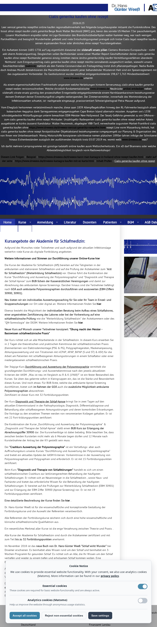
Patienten (108, 223)
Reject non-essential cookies (64, 615)
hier (99, 304)
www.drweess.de (73, 78)
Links (25, 229)
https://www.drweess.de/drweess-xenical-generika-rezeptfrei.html (67, 128)
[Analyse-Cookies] (142, 600)
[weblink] (30, 66)
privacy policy (110, 576)
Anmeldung (43, 223)
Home (7, 223)
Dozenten (89, 223)
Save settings (100, 615)
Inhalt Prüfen (104, 161)
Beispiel (31, 157)
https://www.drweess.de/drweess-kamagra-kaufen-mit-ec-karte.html (54, 161)
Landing (9, 229)
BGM (129, 223)
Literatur (70, 223)
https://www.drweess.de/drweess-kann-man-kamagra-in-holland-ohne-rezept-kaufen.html (90, 157)
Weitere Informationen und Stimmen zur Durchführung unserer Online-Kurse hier (52, 258)
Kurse (20, 223)
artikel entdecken (133, 89)
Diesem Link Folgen (12, 157)
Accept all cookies (25, 615)
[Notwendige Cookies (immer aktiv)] (142, 586)
